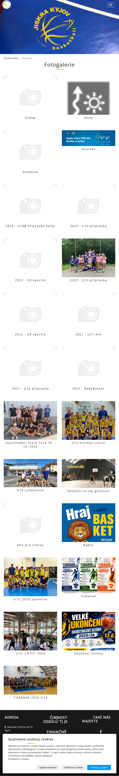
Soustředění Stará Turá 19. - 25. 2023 (30, 444)
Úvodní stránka (11, 58)
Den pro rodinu (30, 545)
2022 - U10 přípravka (88, 280)
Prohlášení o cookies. (18, 758)
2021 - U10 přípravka (30, 388)
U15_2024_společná (30, 599)
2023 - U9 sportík (30, 280)
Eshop (30, 118)
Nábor (88, 545)
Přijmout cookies (99, 767)
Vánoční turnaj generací (88, 491)
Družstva (30, 172)
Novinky (89, 149)
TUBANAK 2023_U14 (30, 697)
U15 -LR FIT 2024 (30, 653)
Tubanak (88, 596)
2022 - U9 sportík (30, 334)
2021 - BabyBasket (88, 388)
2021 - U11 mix (89, 334)
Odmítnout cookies (73, 767)
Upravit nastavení (48, 767)
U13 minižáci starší (89, 443)
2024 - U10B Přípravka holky (30, 226)
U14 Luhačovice (30, 490)
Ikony (88, 118)
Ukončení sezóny (88, 653)
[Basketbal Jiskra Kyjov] (15, 4)
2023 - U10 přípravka (88, 226)
